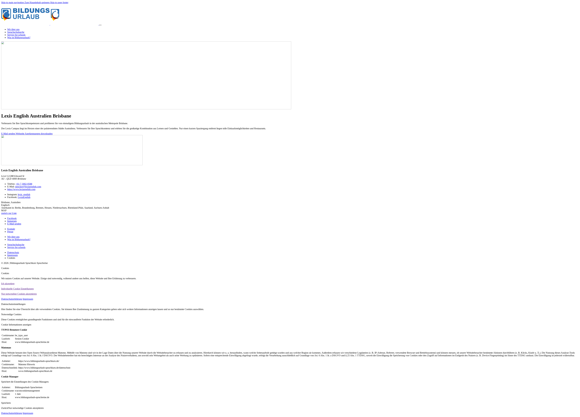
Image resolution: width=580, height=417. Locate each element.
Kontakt (11, 229)
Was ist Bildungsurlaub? (18, 239)
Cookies (5, 268)
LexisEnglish (24, 197)
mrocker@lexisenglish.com (28, 186)
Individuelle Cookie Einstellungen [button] (17, 288)
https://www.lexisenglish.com (21, 189)
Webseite (20, 133)
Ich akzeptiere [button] (7, 283)
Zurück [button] (4, 408)
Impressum (28, 299)
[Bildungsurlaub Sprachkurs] (50, 24)
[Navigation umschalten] (100, 25)
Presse (10, 231)
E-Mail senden (8, 133)
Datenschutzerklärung (11, 299)
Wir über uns (13, 236)
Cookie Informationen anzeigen (16, 324)
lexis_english (24, 194)
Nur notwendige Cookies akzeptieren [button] (19, 294)
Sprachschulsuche (15, 244)
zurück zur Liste (9, 213)
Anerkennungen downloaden (39, 133)
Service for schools (16, 247)
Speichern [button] (6, 403)
